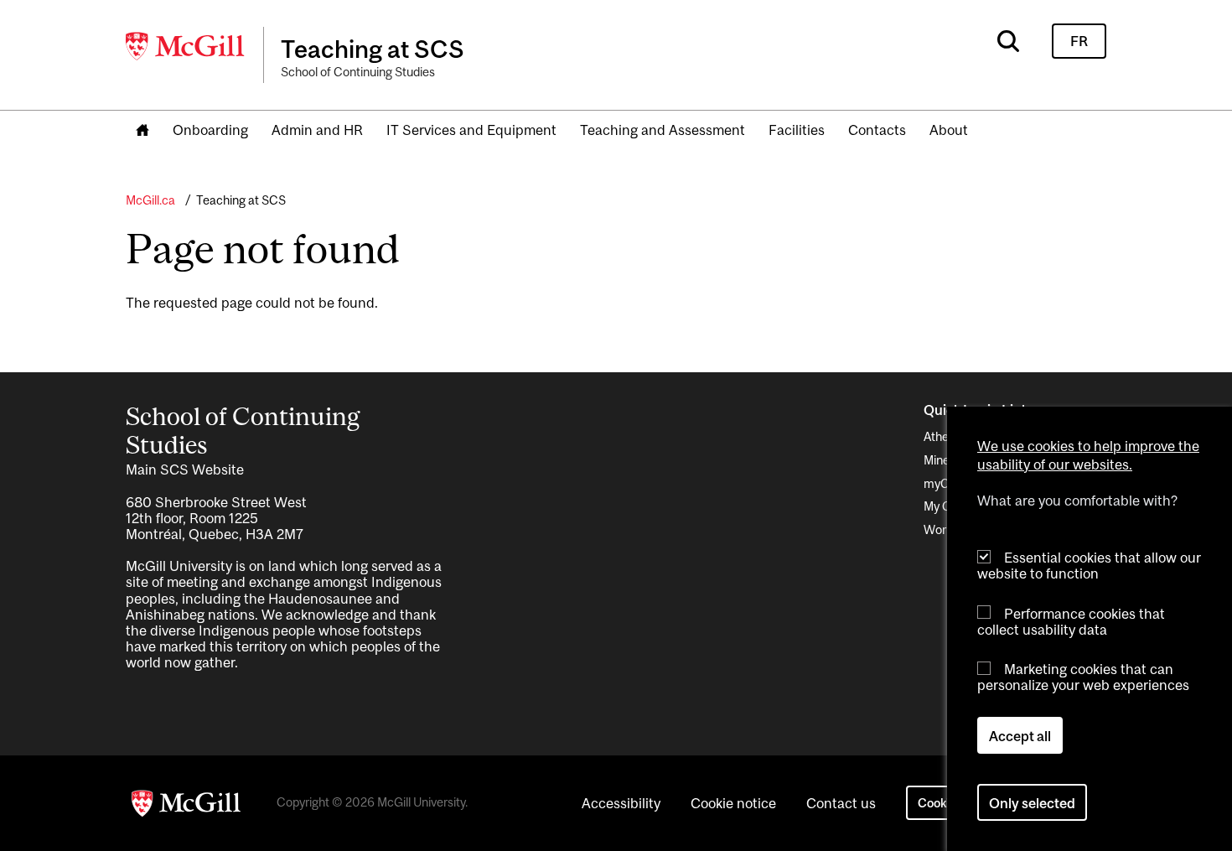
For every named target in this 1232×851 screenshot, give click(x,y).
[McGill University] (186, 46)
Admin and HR (317, 130)
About (948, 130)
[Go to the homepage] (142, 131)
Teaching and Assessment (662, 130)
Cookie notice (733, 803)
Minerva (945, 460)
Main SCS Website (185, 469)
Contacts (877, 130)
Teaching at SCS (241, 200)
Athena (943, 436)
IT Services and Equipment (471, 130)
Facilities (797, 130)
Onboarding (210, 130)
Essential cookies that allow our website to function (1089, 565)
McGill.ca (150, 200)
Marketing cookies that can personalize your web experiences (1083, 677)
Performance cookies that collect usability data (1071, 621)
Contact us (841, 803)
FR (1079, 41)
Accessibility (621, 803)
